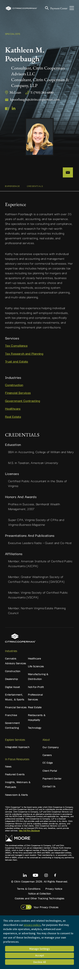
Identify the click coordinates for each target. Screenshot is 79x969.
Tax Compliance (16, 345)
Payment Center (58, 8)
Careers (47, 755)
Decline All (39, 962)
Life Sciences (36, 666)
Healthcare (13, 408)
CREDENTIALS (35, 186)
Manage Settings (39, 949)
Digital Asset (12, 687)
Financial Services (18, 392)
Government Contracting (22, 400)
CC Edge (48, 762)
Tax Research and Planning (24, 353)
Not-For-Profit (36, 687)
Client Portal (50, 770)
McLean (15, 92)
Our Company (51, 747)
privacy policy (32, 925)
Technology (34, 727)
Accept (39, 955)
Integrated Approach (17, 747)
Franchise (11, 715)
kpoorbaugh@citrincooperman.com (35, 99)
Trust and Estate (16, 361)
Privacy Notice (53, 888)
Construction (14, 384)
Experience (12, 186)
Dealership (11, 679)
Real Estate (13, 416)
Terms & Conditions (29, 888)
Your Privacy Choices (46, 907)
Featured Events (15, 774)
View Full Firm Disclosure (29, 830)
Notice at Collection (39, 893)
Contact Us (49, 786)
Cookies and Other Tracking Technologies (39, 898)
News (8, 766)
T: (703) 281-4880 (41, 92)
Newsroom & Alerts (16, 794)
